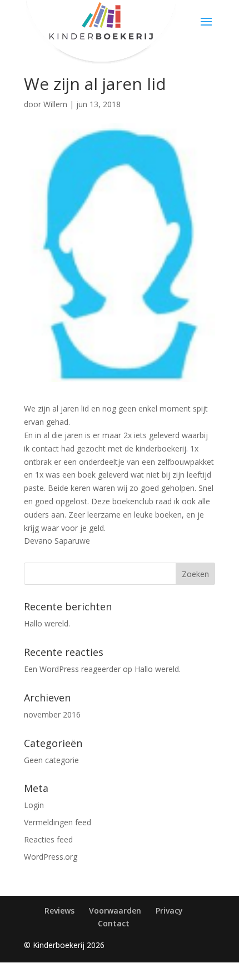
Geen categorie (51, 760)
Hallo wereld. (47, 623)
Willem (55, 104)
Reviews (59, 910)
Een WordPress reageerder (72, 669)
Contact (114, 923)
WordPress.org (50, 856)
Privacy (169, 910)
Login (34, 805)
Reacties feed (48, 839)
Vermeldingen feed (57, 822)
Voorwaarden (115, 910)
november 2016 (52, 714)
